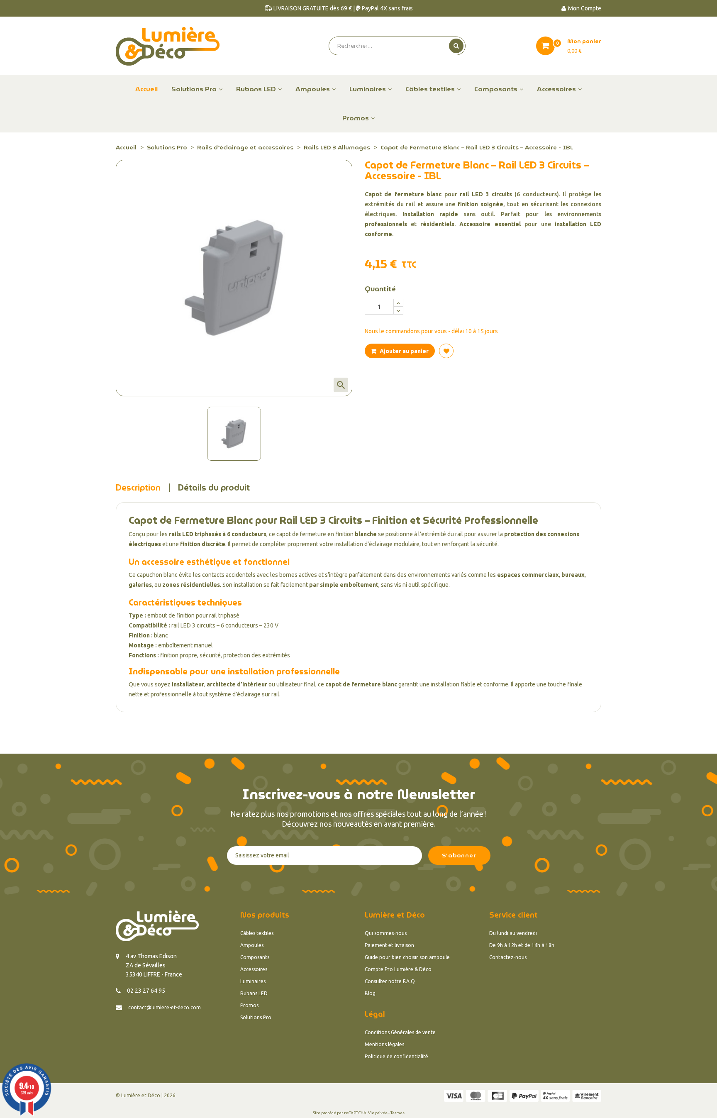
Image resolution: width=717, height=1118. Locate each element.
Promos (249, 1005)
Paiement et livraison (389, 945)
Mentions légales (384, 1044)
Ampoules (251, 945)
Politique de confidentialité (396, 1056)
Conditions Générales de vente (400, 1032)
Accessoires (253, 969)
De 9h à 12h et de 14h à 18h (521, 945)
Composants (254, 957)
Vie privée (378, 1113)
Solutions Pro (255, 1017)
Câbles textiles (256, 933)
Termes (397, 1113)
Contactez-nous (508, 957)
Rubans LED (254, 993)
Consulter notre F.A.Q (390, 981)
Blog (370, 993)
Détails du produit (214, 487)
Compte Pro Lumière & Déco (398, 969)
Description (138, 487)
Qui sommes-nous (386, 933)
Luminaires (253, 981)
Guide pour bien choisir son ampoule (407, 957)
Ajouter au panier (403, 351)
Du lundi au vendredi (513, 933)
